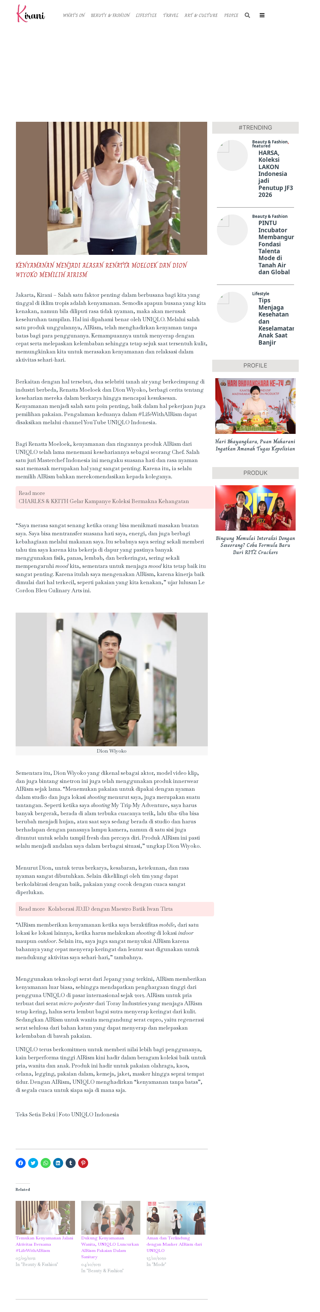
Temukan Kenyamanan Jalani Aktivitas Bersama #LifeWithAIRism (44, 1244)
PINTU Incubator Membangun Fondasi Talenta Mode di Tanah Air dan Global (276, 247)
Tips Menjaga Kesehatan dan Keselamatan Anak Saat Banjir (277, 321)
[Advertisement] (160, 73)
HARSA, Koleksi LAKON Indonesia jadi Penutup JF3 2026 (275, 173)
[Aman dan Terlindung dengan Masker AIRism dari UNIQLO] (176, 1218)
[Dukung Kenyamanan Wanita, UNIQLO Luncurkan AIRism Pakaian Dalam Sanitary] (110, 1218)
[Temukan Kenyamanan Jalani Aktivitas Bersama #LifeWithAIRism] (45, 1218)
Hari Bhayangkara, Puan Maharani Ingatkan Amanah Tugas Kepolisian (255, 445)
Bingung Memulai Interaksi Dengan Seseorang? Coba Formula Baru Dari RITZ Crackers (255, 545)
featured (261, 146)
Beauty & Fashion (270, 142)
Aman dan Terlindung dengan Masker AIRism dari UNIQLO (174, 1244)
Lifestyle (260, 293)
